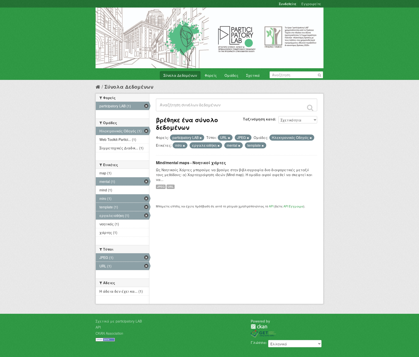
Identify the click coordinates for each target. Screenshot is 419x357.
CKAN (259, 326)
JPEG (161, 187)
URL (171, 187)
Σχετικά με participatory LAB (119, 321)
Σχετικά (253, 75)
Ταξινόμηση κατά (259, 119)
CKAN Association (109, 333)
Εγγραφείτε (311, 3)
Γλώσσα (258, 342)
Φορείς (211, 75)
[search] (310, 107)
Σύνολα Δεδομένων (180, 75)
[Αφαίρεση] (201, 138)
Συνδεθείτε (287, 3)
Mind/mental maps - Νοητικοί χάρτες (191, 162)
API (271, 206)
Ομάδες (231, 75)
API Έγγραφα (293, 206)
